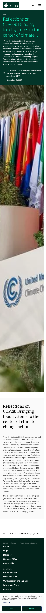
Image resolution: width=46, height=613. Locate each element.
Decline (11, 608)
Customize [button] (6, 602)
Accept (32, 608)
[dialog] (22, 603)
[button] (33, 4)
